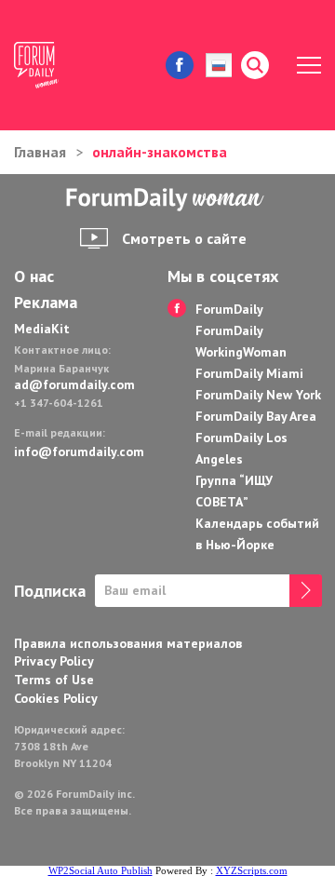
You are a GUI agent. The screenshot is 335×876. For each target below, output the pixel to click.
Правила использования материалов (128, 643)
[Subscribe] (305, 590)
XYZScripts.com (252, 870)
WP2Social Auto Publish (100, 870)
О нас (34, 276)
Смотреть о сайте (184, 238)
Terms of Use (54, 679)
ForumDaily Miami (249, 373)
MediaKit (42, 328)
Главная (40, 151)
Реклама (45, 302)
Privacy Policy (54, 661)
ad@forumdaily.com (74, 384)
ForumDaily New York (258, 394)
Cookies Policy (56, 698)
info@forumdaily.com (77, 451)
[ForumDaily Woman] (167, 199)
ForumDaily (229, 309)
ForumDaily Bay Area (255, 416)
